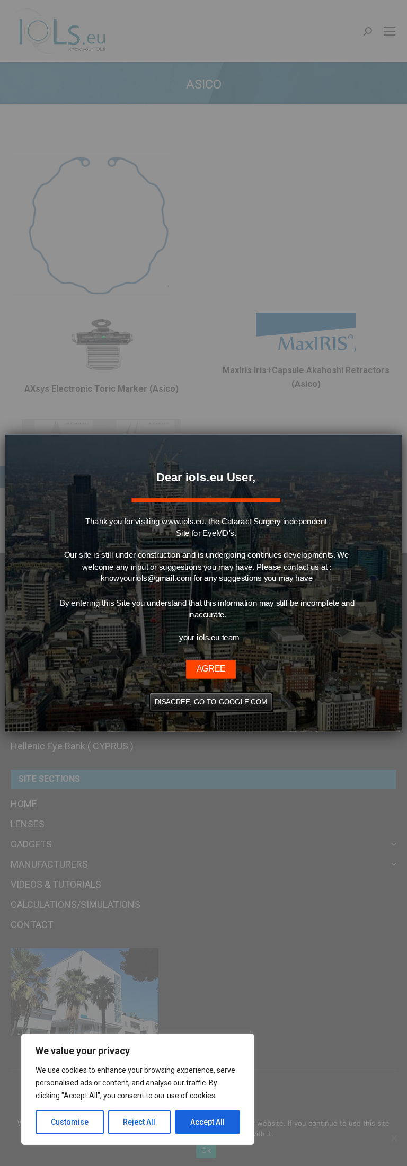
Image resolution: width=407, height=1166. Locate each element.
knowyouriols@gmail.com (146, 578)
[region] (137, 1089)
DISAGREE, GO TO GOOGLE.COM (211, 702)
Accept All (207, 1122)
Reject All (139, 1122)
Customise (70, 1122)
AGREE (211, 669)
